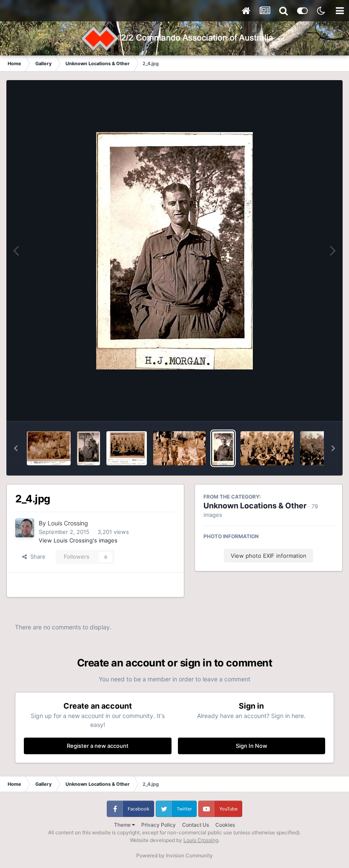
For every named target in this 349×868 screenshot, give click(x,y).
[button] (15, 448)
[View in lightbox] (174, 250)
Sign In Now (251, 745)
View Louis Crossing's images (78, 540)
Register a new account (98, 745)
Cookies (225, 825)
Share (36, 556)
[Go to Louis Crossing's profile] (24, 528)
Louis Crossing (68, 523)
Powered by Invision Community (174, 855)
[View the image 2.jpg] (88, 448)
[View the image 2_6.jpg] (126, 448)
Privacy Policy (158, 825)
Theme (123, 825)
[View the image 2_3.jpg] (267, 448)
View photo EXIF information (268, 555)
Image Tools (307, 405)
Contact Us (195, 825)
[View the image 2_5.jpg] (179, 448)
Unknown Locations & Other (254, 505)
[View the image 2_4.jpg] (223, 448)
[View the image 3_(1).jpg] (49, 448)
